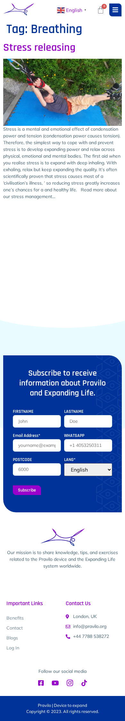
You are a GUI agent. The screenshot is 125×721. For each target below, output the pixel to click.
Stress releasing (39, 47)
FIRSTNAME (23, 411)
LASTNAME (74, 411)
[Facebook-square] (41, 683)
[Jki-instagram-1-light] (70, 683)
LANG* (70, 460)
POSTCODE (22, 460)
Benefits (15, 618)
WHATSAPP (74, 436)
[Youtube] (55, 683)
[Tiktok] (84, 683)
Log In (12, 648)
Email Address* (26, 436)
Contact (14, 628)
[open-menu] (115, 10)
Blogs (12, 638)
